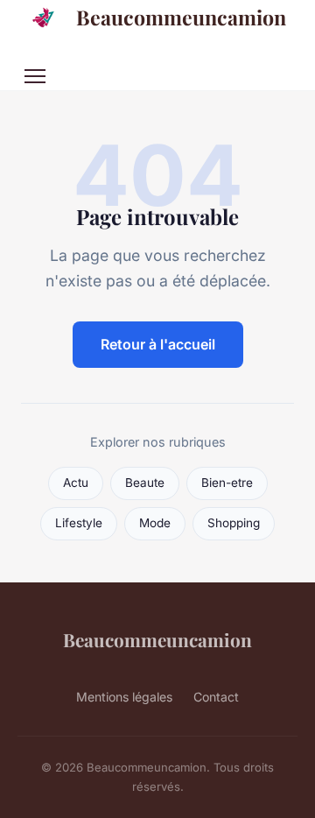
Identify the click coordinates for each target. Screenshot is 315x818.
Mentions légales (124, 696)
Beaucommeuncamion (181, 17)
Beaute (144, 483)
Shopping (233, 523)
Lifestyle (78, 523)
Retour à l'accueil (158, 344)
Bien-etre (227, 483)
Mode (155, 523)
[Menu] (35, 76)
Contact (216, 696)
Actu (75, 483)
